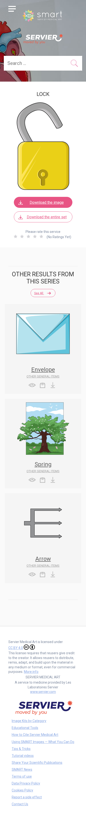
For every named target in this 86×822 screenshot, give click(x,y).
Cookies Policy (22, 790)
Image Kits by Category (29, 721)
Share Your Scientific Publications (37, 762)
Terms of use (22, 776)
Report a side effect (27, 797)
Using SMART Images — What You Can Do (43, 742)
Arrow (43, 558)
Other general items (43, 376)
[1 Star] (15, 236)
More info (31, 672)
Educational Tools (25, 728)
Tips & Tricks (21, 749)
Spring (43, 464)
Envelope (43, 369)
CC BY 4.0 (15, 648)
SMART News (22, 769)
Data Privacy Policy (26, 783)
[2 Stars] (22, 236)
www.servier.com (43, 692)
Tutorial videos (23, 756)
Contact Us (20, 804)
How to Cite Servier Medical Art (35, 735)
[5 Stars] (41, 236)
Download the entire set (47, 217)
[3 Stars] (28, 236)
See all (39, 293)
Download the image (47, 202)
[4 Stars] (34, 236)
